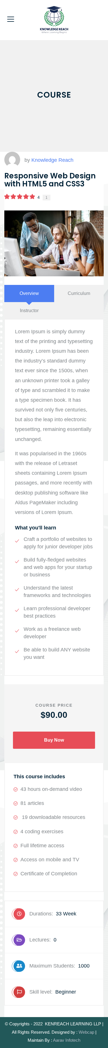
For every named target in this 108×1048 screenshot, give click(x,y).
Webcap (86, 1032)
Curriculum (79, 293)
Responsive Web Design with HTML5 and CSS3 (50, 180)
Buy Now (54, 740)
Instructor (29, 310)
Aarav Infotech (66, 1040)
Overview (29, 293)
